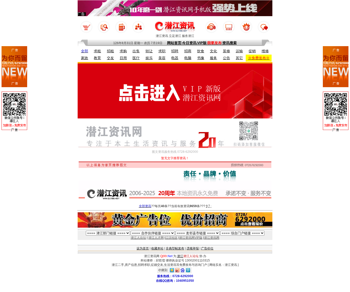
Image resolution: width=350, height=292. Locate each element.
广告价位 (207, 248)
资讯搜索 (229, 43)
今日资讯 (189, 43)
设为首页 (143, 248)
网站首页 (174, 43)
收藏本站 (157, 248)
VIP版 (202, 43)
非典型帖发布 (175, 248)
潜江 (180, 256)
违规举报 (193, 248)
